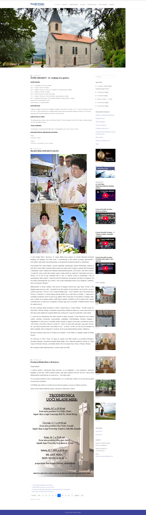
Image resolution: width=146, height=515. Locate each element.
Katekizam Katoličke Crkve (103, 140)
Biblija (97, 144)
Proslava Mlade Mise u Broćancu (45, 362)
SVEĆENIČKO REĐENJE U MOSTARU (43, 485)
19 (65, 495)
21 (72, 495)
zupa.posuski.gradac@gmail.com (104, 456)
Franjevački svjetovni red (102, 128)
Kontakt (111, 4)
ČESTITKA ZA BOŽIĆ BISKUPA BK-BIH (43, 491)
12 (42, 495)
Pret (39, 495)
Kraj (82, 495)
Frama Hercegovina (101, 125)
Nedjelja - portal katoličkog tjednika (105, 115)
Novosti (64, 4)
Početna (57, 4)
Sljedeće (77, 495)
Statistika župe (91, 4)
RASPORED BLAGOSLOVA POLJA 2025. (43, 487)
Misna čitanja (99, 137)
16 (55, 495)
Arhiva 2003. (99, 434)
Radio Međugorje (100, 122)
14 (49, 495)
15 (52, 495)
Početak (34, 495)
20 (69, 495)
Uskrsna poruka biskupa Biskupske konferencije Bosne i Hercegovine (51, 489)
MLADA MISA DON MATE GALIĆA (45, 151)
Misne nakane (74, 4)
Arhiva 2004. (99, 431)
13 (46, 495)
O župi (82, 4)
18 (62, 495)
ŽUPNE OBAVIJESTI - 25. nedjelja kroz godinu (50, 78)
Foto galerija (103, 4)
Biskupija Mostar (100, 118)
